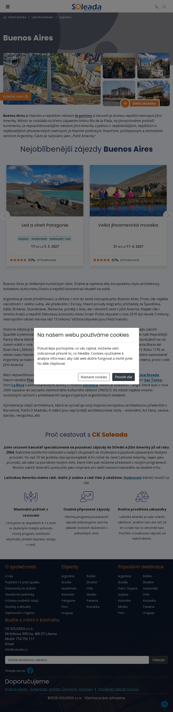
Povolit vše (123, 377)
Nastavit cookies (94, 377)
